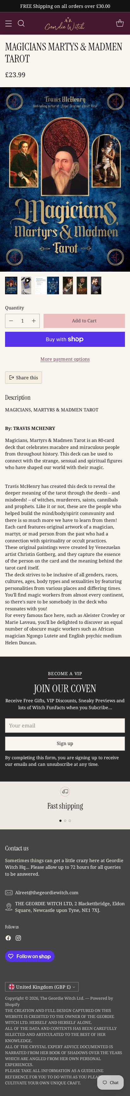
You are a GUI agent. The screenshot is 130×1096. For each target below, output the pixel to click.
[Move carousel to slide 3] (70, 821)
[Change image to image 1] (11, 285)
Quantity (14, 308)
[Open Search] (21, 23)
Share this (27, 378)
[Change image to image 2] (26, 285)
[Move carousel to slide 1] (60, 821)
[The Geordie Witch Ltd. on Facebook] (8, 939)
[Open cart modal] (119, 23)
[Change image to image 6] (96, 285)
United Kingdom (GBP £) (43, 987)
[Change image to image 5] (82, 285)
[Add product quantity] (33, 321)
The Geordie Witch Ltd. (62, 998)
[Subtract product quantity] (11, 321)
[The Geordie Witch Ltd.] (65, 23)
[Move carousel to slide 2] (65, 821)
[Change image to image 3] (47, 285)
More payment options (65, 359)
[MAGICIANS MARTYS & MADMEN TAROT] (65, 179)
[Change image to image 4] (68, 285)
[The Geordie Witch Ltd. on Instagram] (18, 939)
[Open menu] (8, 23)
